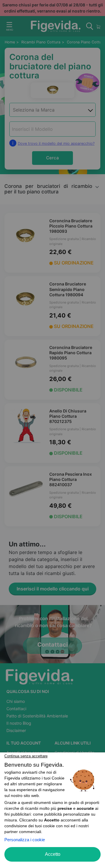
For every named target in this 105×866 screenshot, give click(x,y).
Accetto (52, 854)
